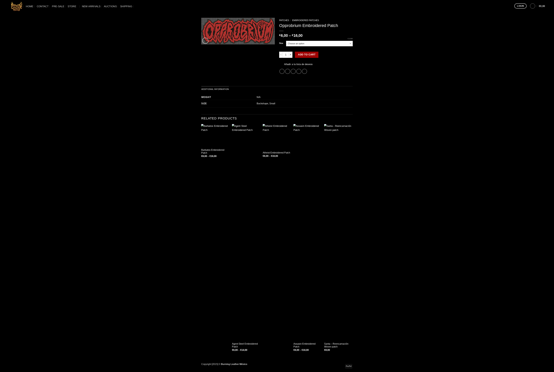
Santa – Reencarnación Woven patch (336, 345)
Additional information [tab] (215, 89)
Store (72, 6)
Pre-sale (58, 6)
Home (29, 6)
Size (281, 43)
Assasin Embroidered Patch (304, 345)
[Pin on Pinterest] (299, 71)
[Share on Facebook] (282, 71)
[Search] (137, 6)
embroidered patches (305, 20)
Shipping (126, 6)
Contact (42, 6)
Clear (350, 39)
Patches (284, 20)
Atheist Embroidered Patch (276, 152)
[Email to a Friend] (293, 71)
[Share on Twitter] (287, 71)
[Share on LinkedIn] (304, 71)
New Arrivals (91, 6)
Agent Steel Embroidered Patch (245, 345)
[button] (532, 6)
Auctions (110, 6)
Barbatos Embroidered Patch (212, 151)
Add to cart (306, 54)
